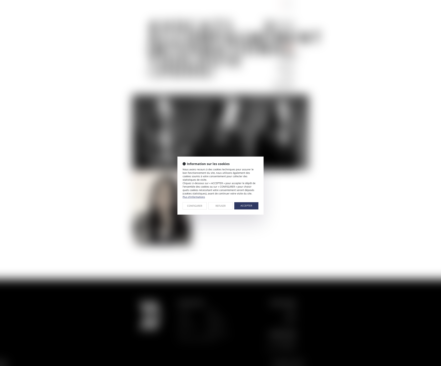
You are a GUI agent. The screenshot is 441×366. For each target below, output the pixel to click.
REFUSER (221, 205)
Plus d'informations (194, 197)
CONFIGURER (194, 205)
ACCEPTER (246, 205)
